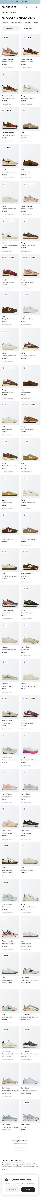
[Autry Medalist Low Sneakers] (30, 890)
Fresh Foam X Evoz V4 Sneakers (10, 760)
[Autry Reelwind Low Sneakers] (30, 82)
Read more (5, 1169)
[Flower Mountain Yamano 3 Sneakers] (9, 596)
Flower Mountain (8, 59)
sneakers (13, 12)
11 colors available (7, 67)
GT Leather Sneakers (27, 870)
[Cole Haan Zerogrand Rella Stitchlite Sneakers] (9, 1074)
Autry (23, 96)
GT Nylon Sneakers (8, 539)
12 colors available (26, 104)
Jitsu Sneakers (25, 135)
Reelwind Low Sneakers (28, 98)
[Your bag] (32, 7)
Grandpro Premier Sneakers (29, 980)
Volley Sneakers (26, 392)
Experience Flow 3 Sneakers (29, 760)
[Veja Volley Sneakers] (9, 1001)
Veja (22, 133)
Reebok (5, 647)
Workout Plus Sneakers (9, 650)
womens (5, 12)
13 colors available (7, 214)
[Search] (27, 7)
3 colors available (7, 324)
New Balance (26, 574)
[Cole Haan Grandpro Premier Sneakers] (30, 964)
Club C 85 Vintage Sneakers (29, 686)
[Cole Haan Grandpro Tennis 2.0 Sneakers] (9, 1111)
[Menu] (36, 7)
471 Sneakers (25, 576)
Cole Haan (25, 978)
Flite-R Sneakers (7, 796)
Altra (23, 757)
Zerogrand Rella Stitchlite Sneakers (10, 1090)
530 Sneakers (6, 907)
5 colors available (7, 435)
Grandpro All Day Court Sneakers (29, 1017)
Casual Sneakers (16, 23)
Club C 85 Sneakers (8, 686)
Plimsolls (27, 23)
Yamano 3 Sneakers (8, 62)
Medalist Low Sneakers (9, 209)
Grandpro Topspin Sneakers (10, 1054)
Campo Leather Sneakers (10, 245)
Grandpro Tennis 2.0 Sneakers (10, 1127)
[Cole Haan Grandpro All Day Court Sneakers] (30, 1001)
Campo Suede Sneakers (9, 319)
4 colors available (7, 251)
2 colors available (26, 141)
